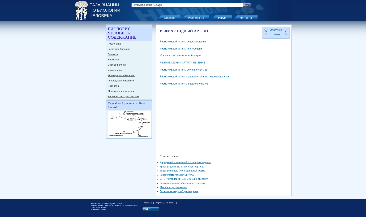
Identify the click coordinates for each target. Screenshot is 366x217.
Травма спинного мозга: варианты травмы (182, 170)
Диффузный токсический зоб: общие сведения (185, 162)
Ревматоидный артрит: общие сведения (183, 41)
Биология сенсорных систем (123, 96)
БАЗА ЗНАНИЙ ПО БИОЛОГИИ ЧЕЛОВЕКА (105, 10)
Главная (169, 17)
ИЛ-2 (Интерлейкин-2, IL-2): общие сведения (184, 179)
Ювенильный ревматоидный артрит (180, 55)
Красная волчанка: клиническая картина (182, 166)
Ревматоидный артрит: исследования (181, 48)
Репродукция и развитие (121, 80)
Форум (222, 17)
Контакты (245, 17)
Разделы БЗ (196, 17)
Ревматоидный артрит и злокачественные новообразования (194, 76)
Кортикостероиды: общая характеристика (182, 183)
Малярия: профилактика (173, 187)
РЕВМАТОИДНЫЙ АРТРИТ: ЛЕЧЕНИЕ (182, 62)
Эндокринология (117, 64)
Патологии (114, 86)
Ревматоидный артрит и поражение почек (184, 83)
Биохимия (113, 59)
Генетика (113, 54)
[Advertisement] (89, 81)
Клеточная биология (119, 49)
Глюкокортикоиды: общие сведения (179, 191)
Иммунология (115, 70)
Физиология (114, 43)
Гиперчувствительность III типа (177, 175)
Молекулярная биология (121, 75)
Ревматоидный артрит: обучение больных (184, 69)
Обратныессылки (276, 32)
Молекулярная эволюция (121, 91)
